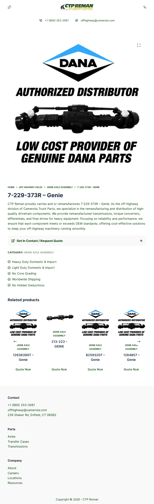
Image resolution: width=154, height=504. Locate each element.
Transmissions (18, 446)
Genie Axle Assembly (39, 252)
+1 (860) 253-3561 (57, 20)
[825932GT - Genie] (95, 323)
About (12, 468)
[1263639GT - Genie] (23, 323)
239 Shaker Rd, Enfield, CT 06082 (32, 415)
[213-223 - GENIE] (59, 316)
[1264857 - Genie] (131, 323)
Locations (15, 478)
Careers (13, 473)
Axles (11, 436)
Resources (15, 483)
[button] (77, 240)
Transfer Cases (18, 441)
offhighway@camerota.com (98, 20)
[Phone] (144, 7)
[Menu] (9, 7)
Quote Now (23, 369)
